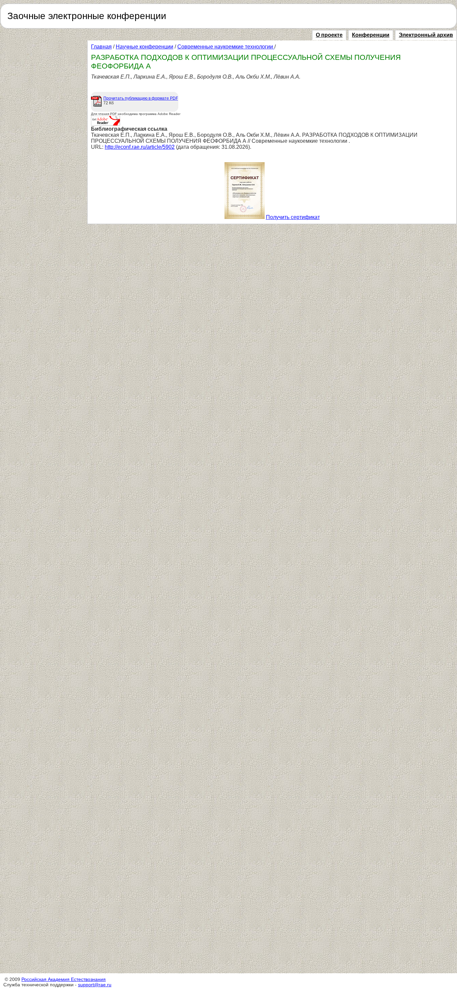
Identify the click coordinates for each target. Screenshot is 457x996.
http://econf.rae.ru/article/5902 (140, 147)
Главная (101, 46)
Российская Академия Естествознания (63, 979)
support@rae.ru (94, 984)
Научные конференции (144, 46)
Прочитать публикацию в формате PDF (140, 98)
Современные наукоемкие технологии (225, 46)
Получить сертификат (293, 217)
